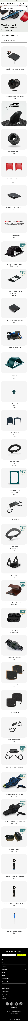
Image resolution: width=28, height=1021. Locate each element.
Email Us (4, 998)
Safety (3, 972)
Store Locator (5, 985)
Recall (3, 975)
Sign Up (21, 955)
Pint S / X (14, 35)
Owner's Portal (5, 991)
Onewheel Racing (6, 982)
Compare (4, 963)
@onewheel (14, 1007)
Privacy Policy (13, 1013)
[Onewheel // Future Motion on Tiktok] (21, 1004)
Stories (4, 966)
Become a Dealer (6, 988)
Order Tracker (5, 979)
